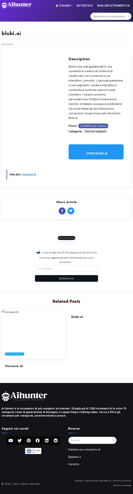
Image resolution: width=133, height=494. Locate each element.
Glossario (79, 480)
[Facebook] (38, 441)
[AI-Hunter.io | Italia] (24, 396)
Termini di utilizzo (122, 480)
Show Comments (66, 238)
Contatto (73, 464)
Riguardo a (74, 456)
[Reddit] (56, 441)
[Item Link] (33, 334)
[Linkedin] (47, 441)
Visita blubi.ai (96, 153)
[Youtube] (11, 441)
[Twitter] (20, 441)
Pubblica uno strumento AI (84, 449)
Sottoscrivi (66, 278)
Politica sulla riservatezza (98, 480)
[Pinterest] (29, 441)
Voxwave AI (14, 366)
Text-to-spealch (95, 131)
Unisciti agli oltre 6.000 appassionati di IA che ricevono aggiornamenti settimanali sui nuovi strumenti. (68, 257)
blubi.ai (77, 316)
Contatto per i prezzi (93, 126)
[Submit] (114, 440)
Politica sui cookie (122, 485)
